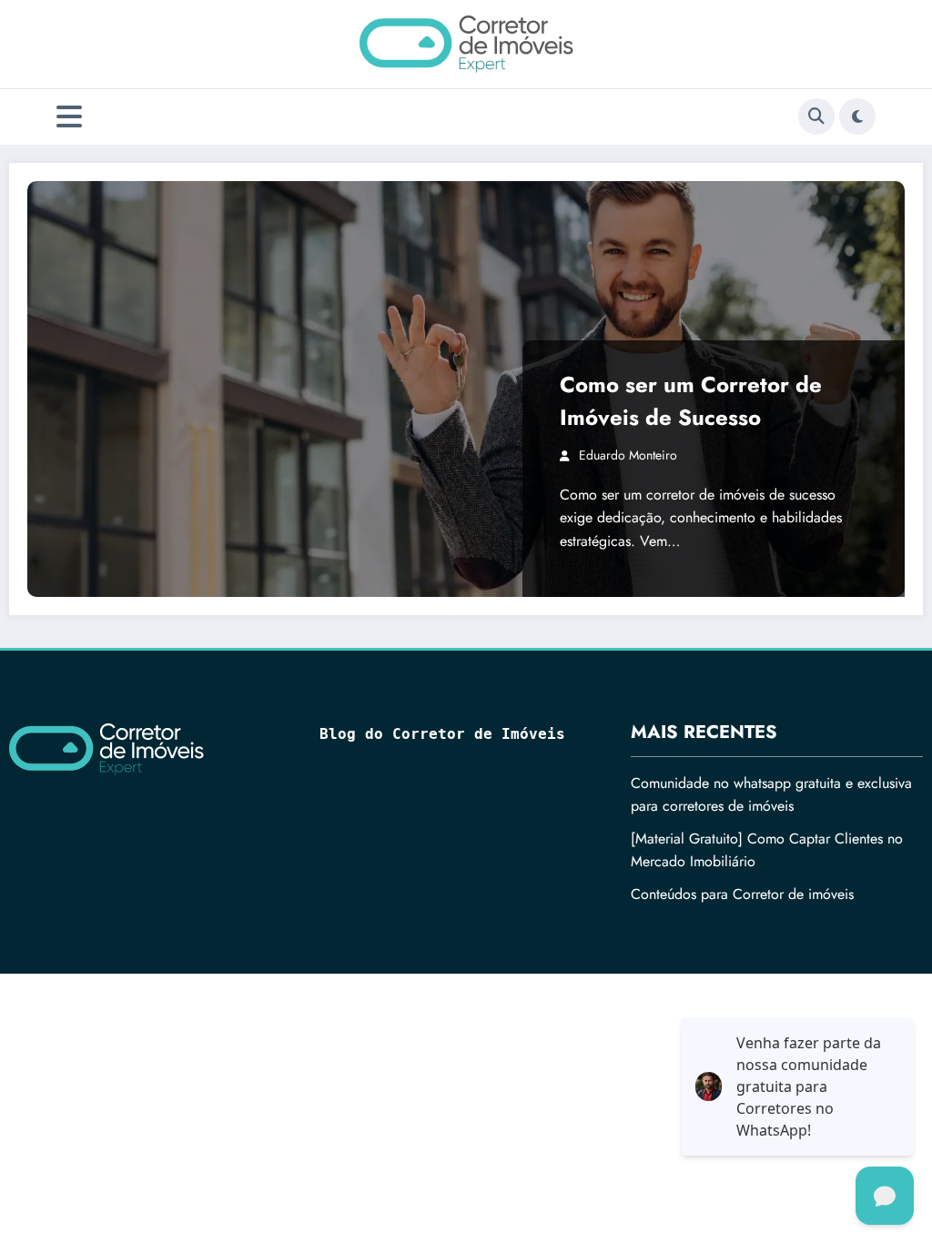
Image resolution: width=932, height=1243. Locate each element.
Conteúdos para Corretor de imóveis (742, 894)
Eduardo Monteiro (628, 455)
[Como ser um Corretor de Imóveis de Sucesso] (466, 389)
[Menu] (69, 117)
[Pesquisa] (816, 116)
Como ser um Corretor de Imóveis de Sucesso (691, 401)
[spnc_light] (857, 116)
